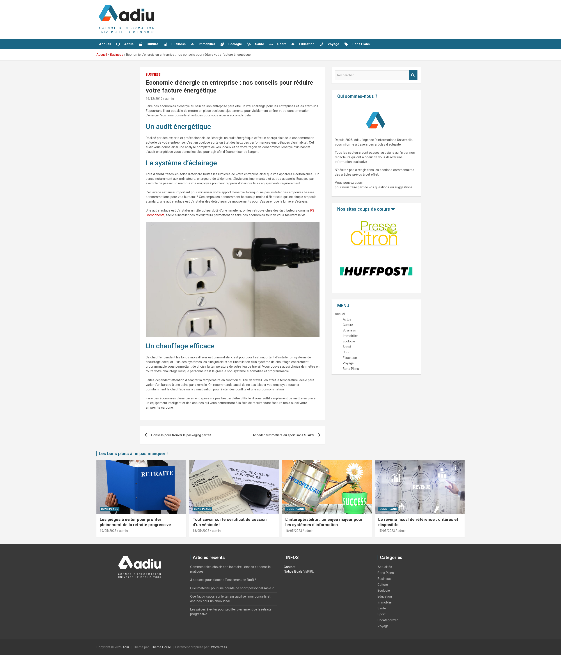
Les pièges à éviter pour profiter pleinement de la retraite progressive (135, 522)
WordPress (219, 647)
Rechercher (413, 75)
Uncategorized (388, 620)
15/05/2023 (386, 530)
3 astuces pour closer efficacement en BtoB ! (223, 580)
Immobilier (385, 602)
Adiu (125, 647)
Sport (381, 614)
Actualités (385, 567)
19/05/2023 (108, 530)
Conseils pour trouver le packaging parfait (181, 435)
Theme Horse (161, 647)
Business (153, 74)
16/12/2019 (154, 98)
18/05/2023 (201, 530)
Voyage (383, 626)
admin (169, 98)
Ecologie (384, 591)
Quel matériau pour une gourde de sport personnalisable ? (232, 588)
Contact (289, 567)
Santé (382, 608)
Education (385, 596)
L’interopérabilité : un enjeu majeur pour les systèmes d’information (323, 522)
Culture (383, 585)
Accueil (105, 44)
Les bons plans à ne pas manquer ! (133, 453)
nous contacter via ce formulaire (386, 183)
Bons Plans (109, 509)
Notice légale (293, 571)
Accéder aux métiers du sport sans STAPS (283, 435)
